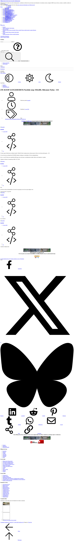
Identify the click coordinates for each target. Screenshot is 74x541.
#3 (3, 216)
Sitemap (6, 19)
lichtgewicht (19, 119)
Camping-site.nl (6, 489)
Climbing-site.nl (6, 491)
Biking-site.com (6, 485)
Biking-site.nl (5, 486)
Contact (6, 22)
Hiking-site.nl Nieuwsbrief (7, 461)
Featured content (6, 30)
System (19, 81)
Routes (6, 4)
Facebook (4, 8)
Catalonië (9, 6)
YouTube (4, 454)
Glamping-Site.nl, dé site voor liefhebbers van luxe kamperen (14, 479)
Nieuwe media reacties (25, 30)
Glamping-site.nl (6, 492)
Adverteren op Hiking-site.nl (8, 462)
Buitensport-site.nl (6, 488)
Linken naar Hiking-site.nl (7, 466)
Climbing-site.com (6, 490)
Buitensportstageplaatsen (9, 19)
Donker (59, 81)
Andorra (8, 11)
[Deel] (11, 141)
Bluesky (4, 452)
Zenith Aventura (6, 476)
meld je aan (29, 121)
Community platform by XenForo (12, 522)
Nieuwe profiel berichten (14, 34)
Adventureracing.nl (6, 484)
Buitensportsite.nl (6, 487)
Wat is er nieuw (5, 29)
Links (4, 468)
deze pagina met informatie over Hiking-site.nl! (26, 4)
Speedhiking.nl (5, 495)
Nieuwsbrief (7, 20)
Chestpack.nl (5, 475)
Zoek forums (11, 28)
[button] (17, 50)
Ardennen (9, 5)
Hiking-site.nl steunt (6, 465)
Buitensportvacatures (9, 18)
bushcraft (11, 119)
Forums (4, 27)
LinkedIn (4, 456)
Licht (39, 81)
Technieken (5, 19)
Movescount (5, 11)
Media (4, 31)
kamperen (15, 119)
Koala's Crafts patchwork (7, 480)
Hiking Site (2, 25)
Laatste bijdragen (33, 30)
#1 (3, 151)
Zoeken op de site (8, 21)
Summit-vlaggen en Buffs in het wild (11, 13)
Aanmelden (2, 66)
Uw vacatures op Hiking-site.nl (8, 464)
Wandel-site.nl (5, 496)
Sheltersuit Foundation (7, 477)
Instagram (4, 12)
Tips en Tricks (5, 469)
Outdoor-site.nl (5, 494)
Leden (4, 33)
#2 (3, 185)
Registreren (2, 69)
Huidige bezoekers (6, 34)
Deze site (6, 8)
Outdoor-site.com (6, 493)
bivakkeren (7, 119)
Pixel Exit (30, 522)
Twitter (4, 453)
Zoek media (16, 32)
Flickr (4, 15)
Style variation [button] (3, 73)
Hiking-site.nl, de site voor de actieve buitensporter (10, 0)
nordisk (22, 119)
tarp (25, 119)
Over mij (9, 9)
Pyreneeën (9, 7)
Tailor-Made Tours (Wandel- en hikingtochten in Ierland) (13, 478)
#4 (3, 244)
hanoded (28, 100)
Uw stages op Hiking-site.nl (8, 463)
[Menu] (0, 24)
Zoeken (4, 471)
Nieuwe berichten (6, 28)
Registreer (24, 121)
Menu (1, 6)
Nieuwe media (18, 30)
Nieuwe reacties (11, 32)
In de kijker (7, 7)
